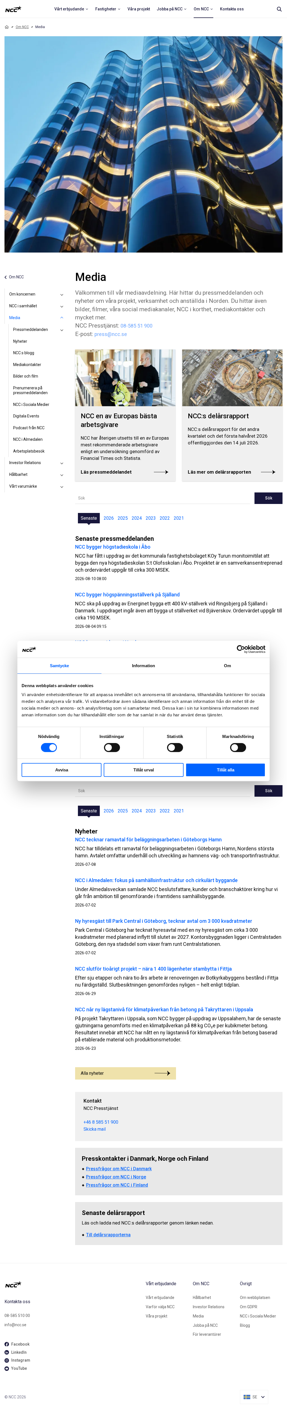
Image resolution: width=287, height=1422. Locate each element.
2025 (123, 518)
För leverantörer (207, 1334)
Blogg (245, 1325)
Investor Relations (25, 462)
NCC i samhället (23, 306)
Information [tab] (143, 665)
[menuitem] (71, 9)
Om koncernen (22, 294)
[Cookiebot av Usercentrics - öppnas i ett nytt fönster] (240, 649)
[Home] (6, 27)
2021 (179, 518)
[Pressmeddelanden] (61, 330)
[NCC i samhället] (61, 306)
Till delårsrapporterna (108, 1234)
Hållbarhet (18, 474)
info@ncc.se (15, 1325)
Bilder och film (25, 376)
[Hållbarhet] (61, 475)
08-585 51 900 (136, 326)
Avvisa (61, 769)
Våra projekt (156, 1316)
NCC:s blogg (23, 353)
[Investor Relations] (61, 463)
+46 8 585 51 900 (101, 1122)
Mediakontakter (27, 364)
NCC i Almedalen (28, 439)
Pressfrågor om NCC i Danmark (119, 1168)
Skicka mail (95, 1129)
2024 (137, 518)
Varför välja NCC (160, 1307)
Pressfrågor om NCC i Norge (116, 1177)
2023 (151, 518)
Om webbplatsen (255, 1297)
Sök (268, 498)
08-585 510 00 (17, 1315)
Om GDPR (248, 1307)
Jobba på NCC (205, 1325)
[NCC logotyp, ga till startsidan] (13, 9)
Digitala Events (26, 416)
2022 (165, 518)
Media (14, 317)
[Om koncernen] (61, 294)
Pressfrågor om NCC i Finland (117, 1185)
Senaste (89, 518)
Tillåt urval (143, 769)
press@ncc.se (110, 334)
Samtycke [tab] (59, 665)
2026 (109, 518)
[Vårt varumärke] (61, 486)
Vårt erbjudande (160, 1297)
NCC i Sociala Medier (31, 404)
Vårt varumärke (23, 486)
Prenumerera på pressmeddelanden (30, 390)
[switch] (112, 747)
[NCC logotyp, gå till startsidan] (72, 1284)
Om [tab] (227, 665)
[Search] (279, 9)
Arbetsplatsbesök (29, 451)
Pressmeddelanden (30, 329)
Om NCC (22, 27)
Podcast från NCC (29, 428)
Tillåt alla (225, 769)
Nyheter (20, 341)
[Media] (61, 318)
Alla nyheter (92, 1073)
